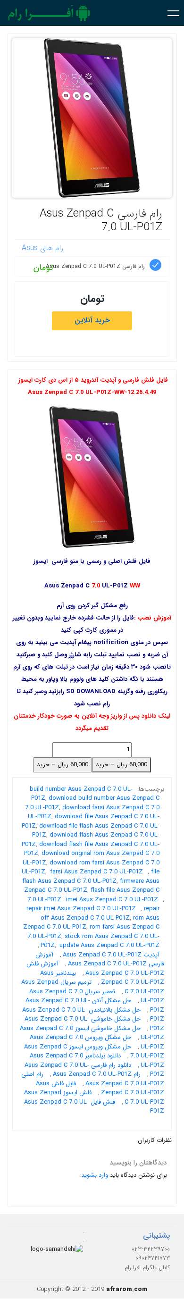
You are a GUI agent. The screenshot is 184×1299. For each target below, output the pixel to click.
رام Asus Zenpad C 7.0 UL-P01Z (97, 1074)
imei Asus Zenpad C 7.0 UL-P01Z (112, 900)
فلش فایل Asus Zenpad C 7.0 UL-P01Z (94, 1106)
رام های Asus (42, 247)
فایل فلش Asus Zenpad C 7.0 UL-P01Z (100, 1088)
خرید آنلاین (92, 320)
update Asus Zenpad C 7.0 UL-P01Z (109, 945)
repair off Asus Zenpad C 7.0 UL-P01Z (100, 913)
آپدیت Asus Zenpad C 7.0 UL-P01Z (111, 955)
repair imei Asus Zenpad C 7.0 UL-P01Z (81, 908)
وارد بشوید (94, 1175)
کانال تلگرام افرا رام (147, 1268)
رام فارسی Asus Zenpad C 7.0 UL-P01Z (101, 220)
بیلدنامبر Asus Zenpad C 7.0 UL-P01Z (102, 978)
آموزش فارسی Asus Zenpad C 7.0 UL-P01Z (99, 959)
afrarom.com (127, 1289)
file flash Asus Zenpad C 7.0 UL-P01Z (90, 876)
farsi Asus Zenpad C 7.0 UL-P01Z (96, 872)
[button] (173, 12)
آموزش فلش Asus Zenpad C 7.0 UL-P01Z (95, 968)
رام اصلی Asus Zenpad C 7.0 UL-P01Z (92, 1079)
